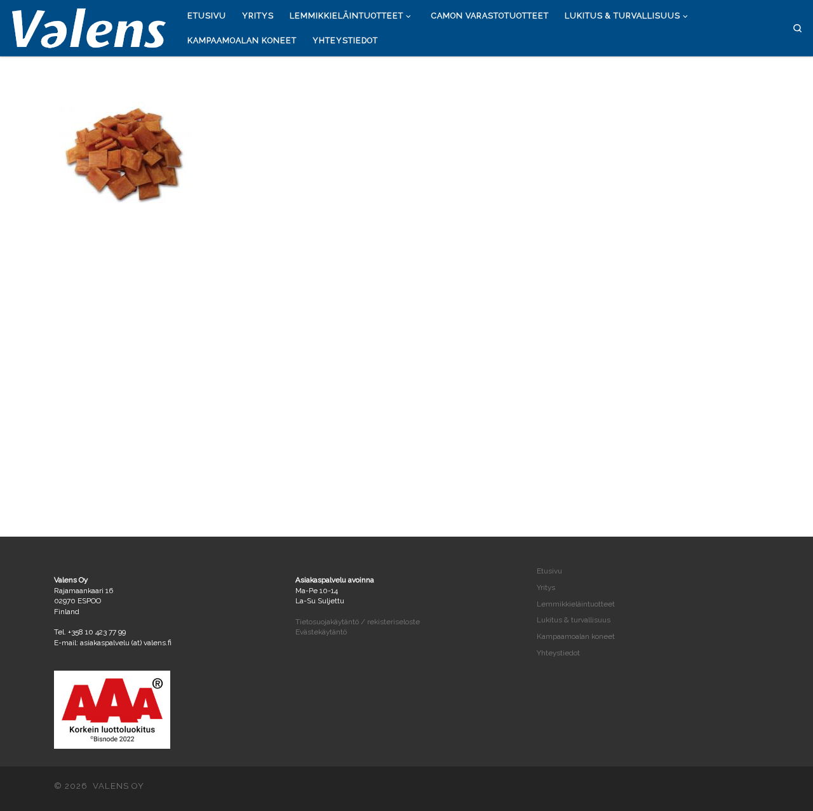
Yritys (546, 587)
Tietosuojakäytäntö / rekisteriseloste (357, 621)
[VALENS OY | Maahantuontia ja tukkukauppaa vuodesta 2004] (89, 25)
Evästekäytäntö (321, 631)
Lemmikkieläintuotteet (576, 604)
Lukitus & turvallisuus (573, 619)
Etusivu (549, 570)
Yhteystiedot (558, 652)
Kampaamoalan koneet (576, 636)
